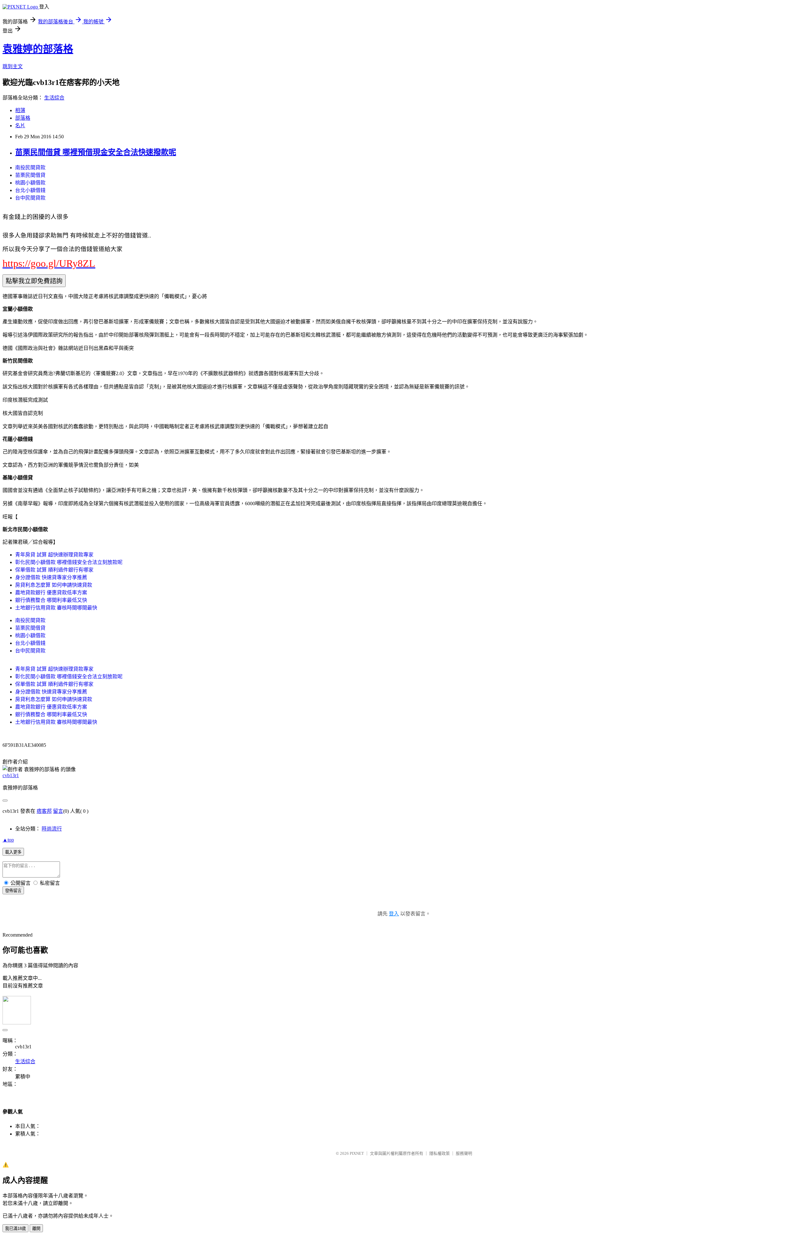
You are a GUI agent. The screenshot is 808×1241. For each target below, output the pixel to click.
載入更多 (13, 852)
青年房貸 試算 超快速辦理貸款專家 (54, 554)
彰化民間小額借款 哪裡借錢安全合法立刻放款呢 (68, 562)
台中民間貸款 (30, 198)
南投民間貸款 (30, 167)
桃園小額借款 (30, 182)
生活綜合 (54, 97)
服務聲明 (464, 1153)
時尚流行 (52, 828)
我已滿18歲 (15, 1228)
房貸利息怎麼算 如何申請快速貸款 (53, 585)
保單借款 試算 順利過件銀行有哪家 (54, 570)
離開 (36, 1228)
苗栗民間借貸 (30, 175)
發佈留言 (13, 890)
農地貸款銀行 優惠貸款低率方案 (51, 592)
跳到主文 (13, 66)
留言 (58, 811)
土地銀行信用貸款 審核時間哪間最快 (56, 607)
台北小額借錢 (30, 190)
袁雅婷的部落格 (38, 49)
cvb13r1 (11, 775)
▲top (8, 839)
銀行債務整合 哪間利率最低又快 (51, 600)
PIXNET (357, 1153)
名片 (20, 125)
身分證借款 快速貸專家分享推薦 (51, 577)
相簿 (20, 110)
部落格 (22, 118)
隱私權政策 (439, 1153)
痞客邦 (44, 811)
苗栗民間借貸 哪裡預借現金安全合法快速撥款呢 (95, 152)
